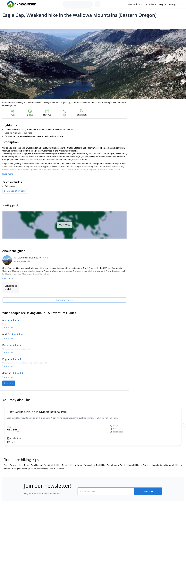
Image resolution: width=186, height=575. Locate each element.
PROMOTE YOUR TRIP (141, 534)
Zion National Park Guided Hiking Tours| (49, 475)
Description (18, 22)
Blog (95, 535)
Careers (26, 555)
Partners (27, 542)
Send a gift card (30, 561)
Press (25, 548)
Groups (29, 22)
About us (27, 535)
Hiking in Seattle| (142, 475)
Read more (7, 173)
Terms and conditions (67, 554)
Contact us (63, 541)
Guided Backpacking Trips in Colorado (46, 479)
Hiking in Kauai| (76, 475)
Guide (49, 22)
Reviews (58, 22)
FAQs (60, 548)
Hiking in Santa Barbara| (162, 475)
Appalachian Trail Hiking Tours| (98, 475)
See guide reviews (64, 300)
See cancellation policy (15, 190)
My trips (172, 4)
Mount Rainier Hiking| (123, 475)
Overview (5, 22)
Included (39, 22)
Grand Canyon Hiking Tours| (16, 475)
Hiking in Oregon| (20, 479)
